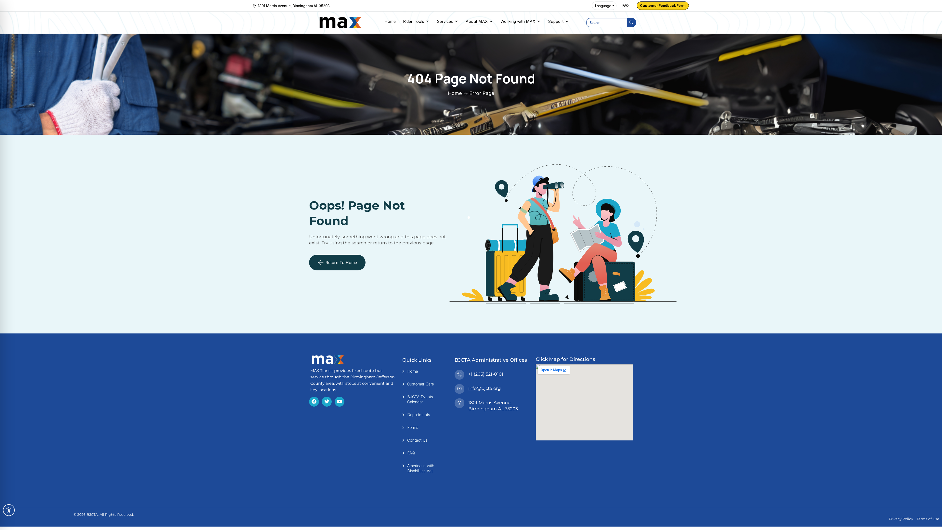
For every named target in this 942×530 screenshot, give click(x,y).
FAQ (625, 5)
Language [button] (603, 6)
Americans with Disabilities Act (420, 468)
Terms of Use (928, 519)
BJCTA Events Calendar (420, 399)
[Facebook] (314, 402)
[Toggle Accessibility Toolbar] (8, 510)
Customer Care (420, 384)
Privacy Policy (901, 519)
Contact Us (417, 440)
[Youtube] (339, 402)
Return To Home (341, 262)
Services (445, 21)
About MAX (477, 21)
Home (390, 21)
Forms (412, 427)
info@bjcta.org (484, 388)
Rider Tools (413, 21)
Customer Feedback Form (663, 5)
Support (555, 21)
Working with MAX (517, 21)
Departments (418, 414)
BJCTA (92, 514)
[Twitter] (327, 402)
